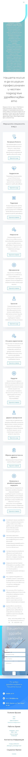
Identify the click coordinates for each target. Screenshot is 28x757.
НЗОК (14, 716)
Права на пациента (14, 720)
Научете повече (14, 466)
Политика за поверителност (14, 722)
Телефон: (14, 743)
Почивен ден (14, 735)
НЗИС (14, 718)
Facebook (14, 754)
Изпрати (21, 673)
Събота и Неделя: (14, 734)
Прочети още (14, 158)
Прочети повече (14, 217)
